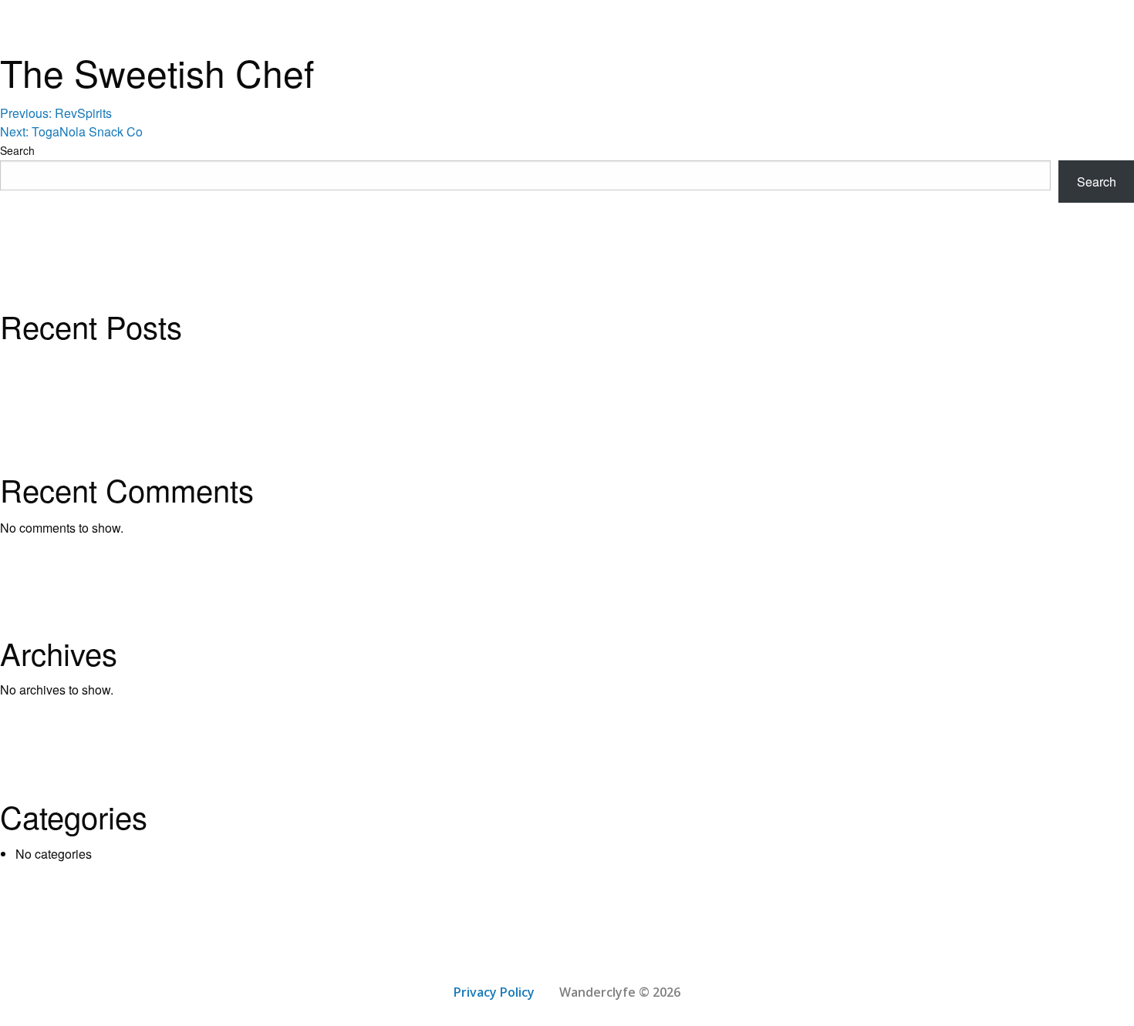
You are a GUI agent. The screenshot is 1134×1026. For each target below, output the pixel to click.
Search (17, 150)
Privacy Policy (494, 992)
